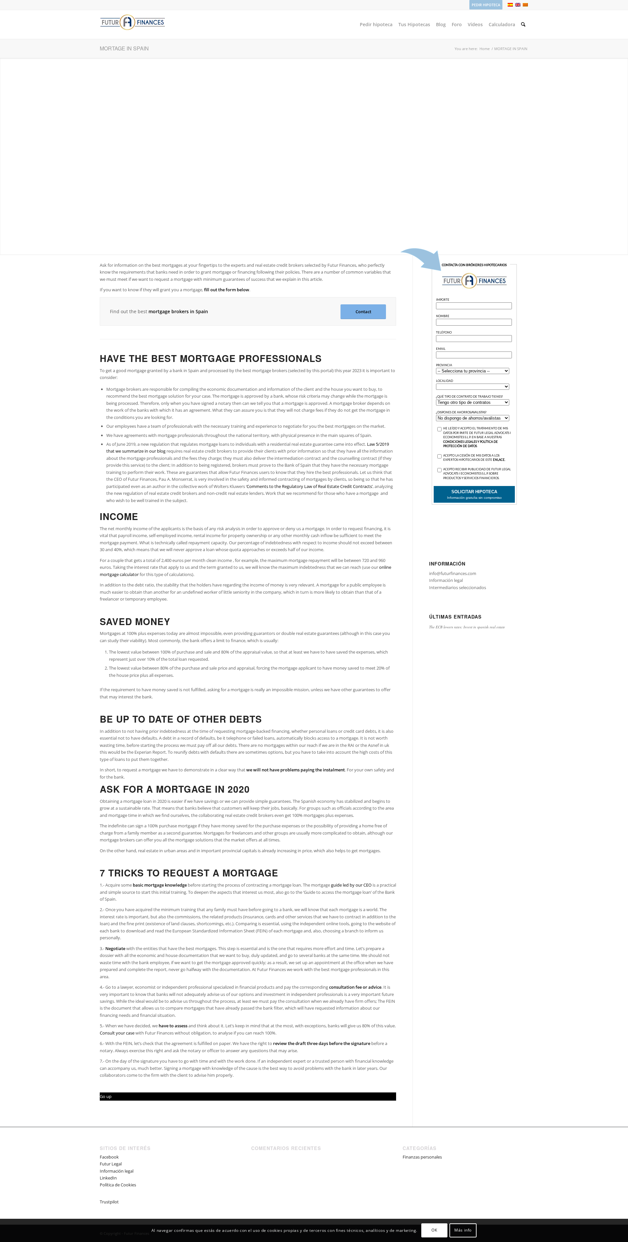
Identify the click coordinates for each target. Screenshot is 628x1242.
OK (434, 1230)
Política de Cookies (118, 1185)
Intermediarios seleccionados (457, 587)
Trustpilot (109, 1202)
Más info (463, 1230)
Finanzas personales (422, 1157)
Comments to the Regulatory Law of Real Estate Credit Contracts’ (310, 486)
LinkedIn (108, 1178)
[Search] (523, 24)
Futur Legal (111, 1164)
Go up (106, 1096)
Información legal (446, 580)
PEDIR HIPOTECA (486, 4)
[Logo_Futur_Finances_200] (132, 24)
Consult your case (117, 1033)
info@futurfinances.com (452, 573)
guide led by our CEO (351, 885)
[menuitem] (484, 5)
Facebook (109, 1157)
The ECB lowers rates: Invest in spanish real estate (467, 626)
